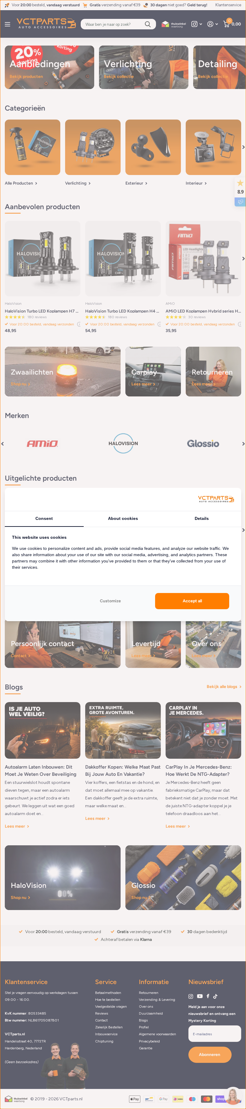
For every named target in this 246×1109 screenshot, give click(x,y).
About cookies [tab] (123, 518)
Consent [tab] (44, 518)
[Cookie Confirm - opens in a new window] (216, 499)
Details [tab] (202, 518)
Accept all (192, 600)
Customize (110, 600)
